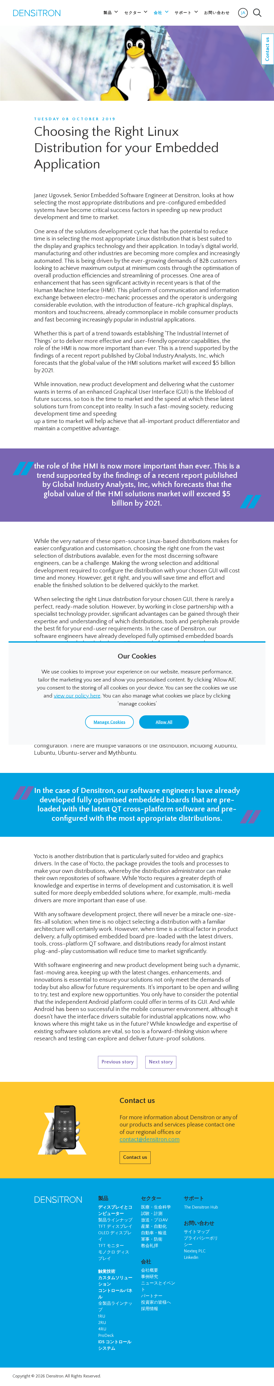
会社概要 (149, 1270)
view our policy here (77, 696)
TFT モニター (111, 1245)
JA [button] (244, 14)
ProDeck (106, 1335)
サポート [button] (184, 13)
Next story (161, 1062)
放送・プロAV (154, 1220)
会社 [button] (159, 13)
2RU (102, 1322)
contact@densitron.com (150, 1139)
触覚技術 (106, 1271)
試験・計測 (151, 1213)
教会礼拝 (149, 1245)
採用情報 (149, 1308)
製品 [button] (108, 13)
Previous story (117, 1062)
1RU (101, 1316)
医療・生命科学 (156, 1207)
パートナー (151, 1296)
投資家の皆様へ (156, 1302)
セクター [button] (133, 13)
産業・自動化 (154, 1226)
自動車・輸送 (154, 1232)
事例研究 (149, 1276)
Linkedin (191, 1257)
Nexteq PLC (195, 1251)
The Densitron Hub (201, 1207)
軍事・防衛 (151, 1239)
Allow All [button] (164, 722)
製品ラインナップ (115, 1220)
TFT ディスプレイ (115, 1226)
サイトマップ (197, 1231)
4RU (102, 1329)
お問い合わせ (217, 13)
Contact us (135, 1157)
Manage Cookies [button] (109, 722)
